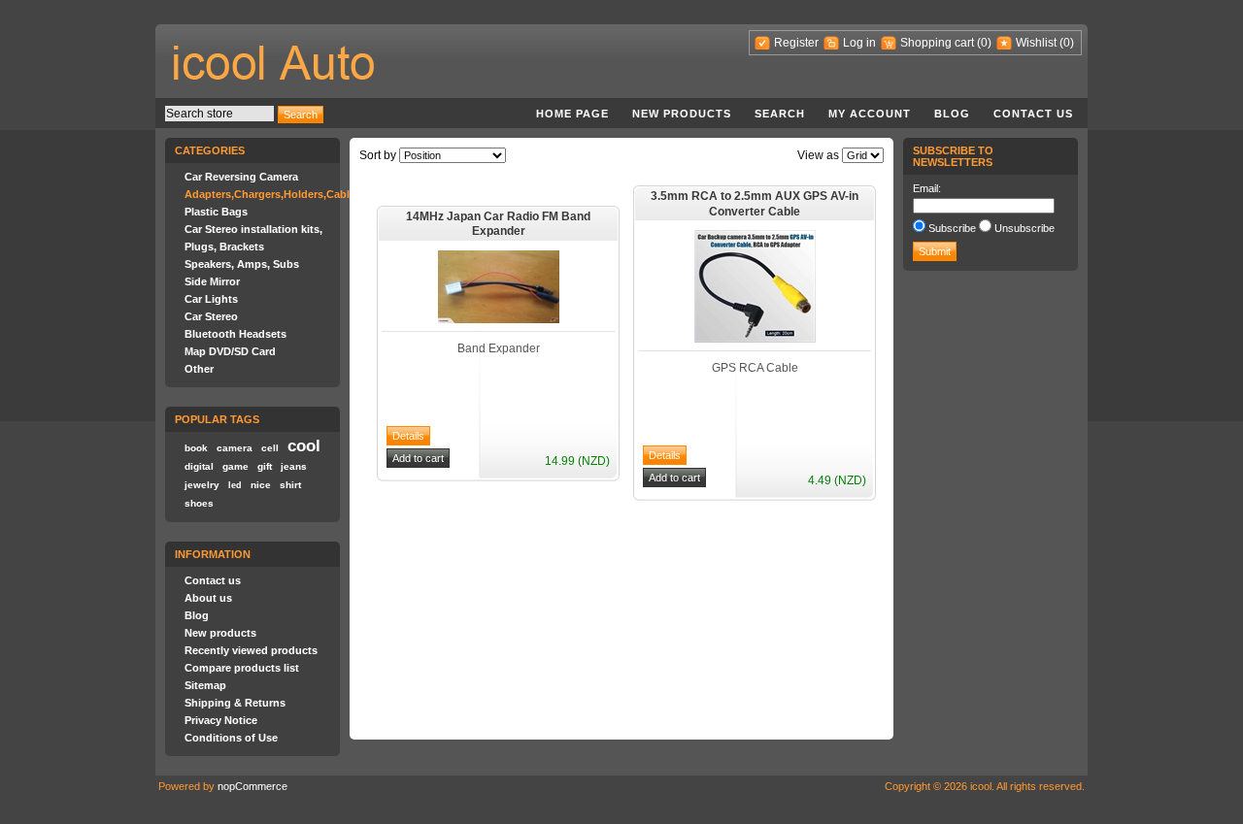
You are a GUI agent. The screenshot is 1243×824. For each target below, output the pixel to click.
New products (681, 113)
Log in (859, 42)
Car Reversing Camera (241, 176)
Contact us (1033, 113)
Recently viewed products (251, 650)
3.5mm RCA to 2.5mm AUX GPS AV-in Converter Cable (754, 203)
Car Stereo (211, 316)
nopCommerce (252, 786)
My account (869, 113)
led (235, 485)
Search (780, 113)
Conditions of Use (231, 737)
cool (303, 445)
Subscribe (952, 228)
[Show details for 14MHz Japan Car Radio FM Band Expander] (498, 319)
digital (199, 466)
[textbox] (219, 113)
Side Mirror (212, 281)
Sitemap (205, 685)
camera (234, 448)
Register (796, 42)
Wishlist (1036, 42)
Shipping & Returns (235, 703)
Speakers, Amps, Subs (242, 264)
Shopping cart (937, 42)
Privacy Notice (221, 720)
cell (270, 448)
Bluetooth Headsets (235, 334)
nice (261, 484)
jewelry (202, 484)
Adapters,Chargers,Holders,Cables (273, 194)
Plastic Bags (216, 211)
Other (199, 369)
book (196, 448)
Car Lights (211, 299)
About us (208, 598)
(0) (984, 42)
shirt (290, 484)
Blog (952, 113)
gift (264, 466)
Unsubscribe (1024, 228)
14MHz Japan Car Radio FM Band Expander (498, 224)
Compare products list (242, 668)
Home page (572, 113)
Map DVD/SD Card (230, 351)
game (235, 466)
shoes (199, 503)
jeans (294, 466)
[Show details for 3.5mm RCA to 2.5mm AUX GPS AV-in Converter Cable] (755, 339)
